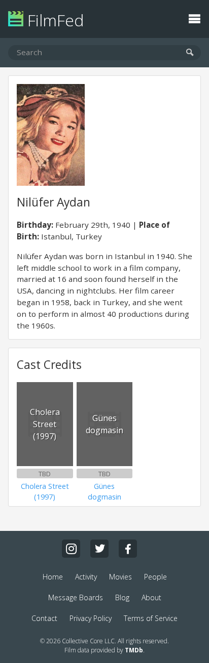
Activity (86, 577)
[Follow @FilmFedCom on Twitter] (99, 549)
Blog (122, 597)
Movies (120, 577)
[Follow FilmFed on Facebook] (128, 549)
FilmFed (53, 20)
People (155, 577)
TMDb (134, 650)
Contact (44, 618)
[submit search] (190, 53)
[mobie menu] (194, 17)
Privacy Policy (90, 618)
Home (53, 577)
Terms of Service (151, 618)
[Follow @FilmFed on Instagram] (71, 549)
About (151, 597)
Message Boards (75, 597)
